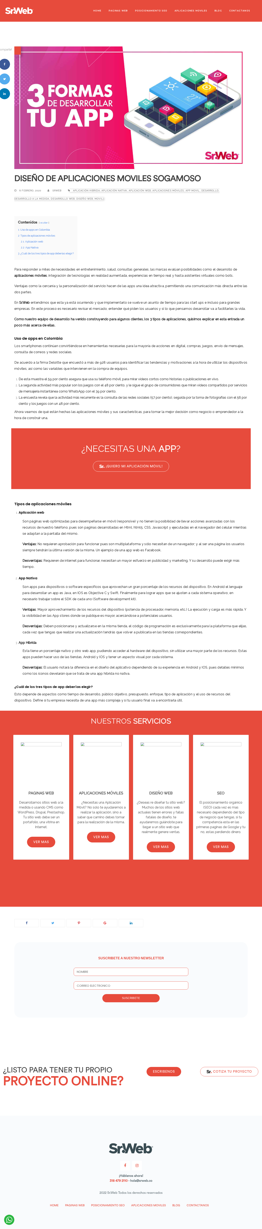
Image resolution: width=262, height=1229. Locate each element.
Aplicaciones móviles (168, 190)
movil (99, 198)
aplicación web (140, 190)
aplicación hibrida (86, 190)
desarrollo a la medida (31, 198)
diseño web (84, 198)
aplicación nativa (114, 190)
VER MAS (41, 842)
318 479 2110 (119, 1180)
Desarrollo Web (63, 198)
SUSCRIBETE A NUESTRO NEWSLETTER (131, 958)
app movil (193, 190)
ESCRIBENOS (164, 1071)
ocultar (44, 222)
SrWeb (57, 190)
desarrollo (210, 190)
